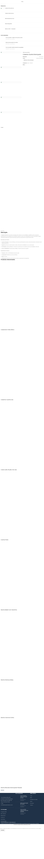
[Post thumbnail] (17, 798)
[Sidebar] (1, 826)
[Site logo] (4, 1)
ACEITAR (2, 830)
